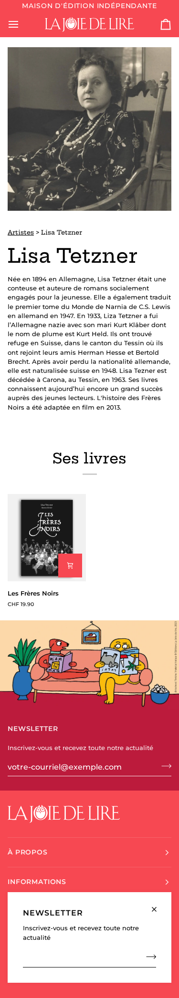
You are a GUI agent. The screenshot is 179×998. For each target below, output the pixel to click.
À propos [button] (28, 852)
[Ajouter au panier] (70, 565)
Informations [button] (37, 881)
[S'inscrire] (148, 957)
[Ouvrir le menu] (22, 24)
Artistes (21, 232)
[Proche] (158, 905)
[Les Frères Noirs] (47, 537)
